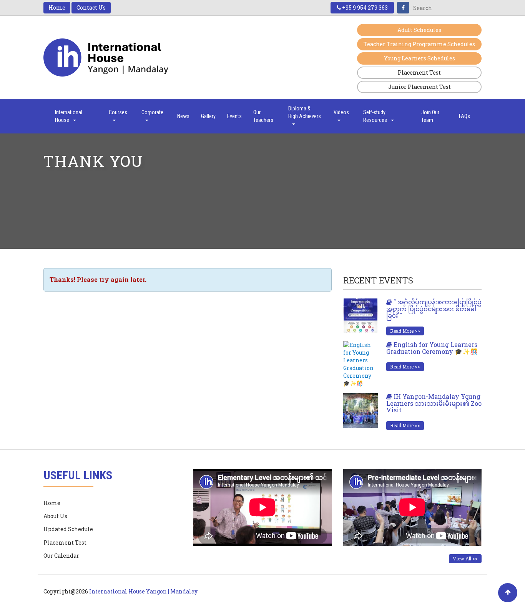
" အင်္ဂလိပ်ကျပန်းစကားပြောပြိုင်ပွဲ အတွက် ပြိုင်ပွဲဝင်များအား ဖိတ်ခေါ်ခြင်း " (434, 308)
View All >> (465, 558)
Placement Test (419, 72)
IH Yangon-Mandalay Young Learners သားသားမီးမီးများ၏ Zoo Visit (434, 403)
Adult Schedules (419, 29)
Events (234, 116)
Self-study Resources (375, 116)
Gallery (208, 116)
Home (56, 7)
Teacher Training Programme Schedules (419, 44)
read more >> (405, 331)
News (183, 116)
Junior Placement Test (419, 86)
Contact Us (91, 7)
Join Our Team (430, 116)
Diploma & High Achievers (304, 112)
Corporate (152, 112)
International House (68, 116)
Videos (341, 112)
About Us (55, 516)
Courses (118, 112)
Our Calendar (61, 555)
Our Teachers (263, 116)
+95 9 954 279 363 (364, 7)
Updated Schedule (68, 529)
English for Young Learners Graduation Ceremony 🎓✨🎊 (432, 347)
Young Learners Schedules (419, 58)
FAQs (464, 116)
